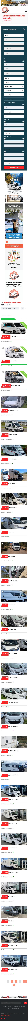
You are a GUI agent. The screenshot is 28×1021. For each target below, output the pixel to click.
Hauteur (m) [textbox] (8, 95)
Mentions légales (7, 1006)
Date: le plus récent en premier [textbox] (9, 308)
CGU (9, 1008)
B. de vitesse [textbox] (8, 90)
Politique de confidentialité (19, 1006)
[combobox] (14, 35)
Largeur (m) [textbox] (8, 112)
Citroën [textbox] (7, 78)
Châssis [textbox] (7, 82)
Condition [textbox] (7, 35)
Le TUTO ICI (6, 20)
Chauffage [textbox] (7, 163)
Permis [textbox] (7, 116)
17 (13, 985)
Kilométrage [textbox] (8, 133)
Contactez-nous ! (16, 1008)
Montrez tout (24, 319)
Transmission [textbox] (8, 86)
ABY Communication (5, 1015)
